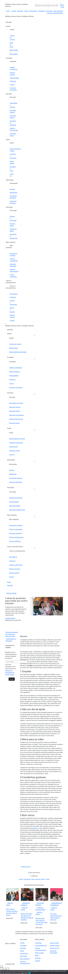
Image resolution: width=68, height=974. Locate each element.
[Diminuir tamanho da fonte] (1, 969)
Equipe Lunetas (55, 945)
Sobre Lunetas (54, 943)
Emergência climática (12, 254)
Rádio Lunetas (39, 953)
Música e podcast (12, 310)
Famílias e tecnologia (12, 218)
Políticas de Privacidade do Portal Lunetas (9, 672)
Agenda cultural (12, 316)
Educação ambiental (12, 265)
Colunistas (38, 943)
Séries (9, 582)
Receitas (12, 189)
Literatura (12, 297)
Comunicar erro (26, 866)
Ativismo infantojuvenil (12, 270)
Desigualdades (12, 78)
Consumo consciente (12, 89)
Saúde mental (12, 162)
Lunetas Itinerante (41, 945)
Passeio (12, 320)
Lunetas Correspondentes (40, 949)
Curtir (21, 879)
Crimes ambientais (12, 276)
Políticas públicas (12, 74)
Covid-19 (12, 175)
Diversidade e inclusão (12, 105)
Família (14, 11)
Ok (30, 973)
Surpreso (38, 879)
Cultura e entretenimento (55, 13)
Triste (47, 879)
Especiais (10, 585)
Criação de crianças (12, 37)
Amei (32, 879)
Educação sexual (12, 134)
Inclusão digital (12, 225)
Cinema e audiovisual (12, 302)
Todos (8, 11)
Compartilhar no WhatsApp (11, 640)
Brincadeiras (12, 294)
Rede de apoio (11, 45)
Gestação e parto (12, 169)
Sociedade (41, 11)
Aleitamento (12, 192)
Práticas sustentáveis (12, 260)
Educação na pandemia (12, 123)
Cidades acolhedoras (12, 68)
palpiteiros (35, 828)
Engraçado (27, 879)
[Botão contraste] (1, 966)
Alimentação (33, 11)
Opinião (37, 961)
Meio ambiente (58, 11)
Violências (12, 81)
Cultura (12, 84)
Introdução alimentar (12, 197)
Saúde (26, 11)
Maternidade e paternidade (12, 52)
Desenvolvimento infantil (12, 150)
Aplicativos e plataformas (12, 236)
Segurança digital (12, 230)
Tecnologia (49, 11)
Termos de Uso (54, 948)
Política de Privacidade (53, 952)
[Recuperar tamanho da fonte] (4, 969)
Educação (20, 11)
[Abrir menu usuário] (63, 5)
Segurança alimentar (12, 202)
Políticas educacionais (12, 129)
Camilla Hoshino (10, 618)
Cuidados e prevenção (12, 156)
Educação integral (12, 111)
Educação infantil (12, 117)
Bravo (43, 879)
